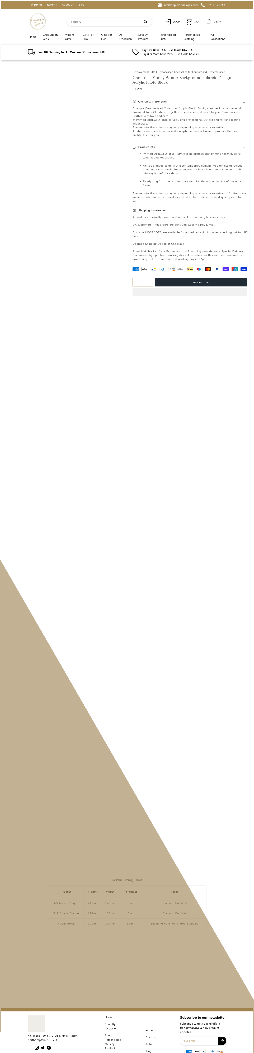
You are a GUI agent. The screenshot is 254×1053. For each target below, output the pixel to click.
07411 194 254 (216, 5)
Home (109, 1017)
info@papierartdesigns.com (181, 5)
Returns (52, 4)
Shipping (36, 4)
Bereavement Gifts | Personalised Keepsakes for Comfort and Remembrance (179, 72)
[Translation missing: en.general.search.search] (145, 21)
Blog (81, 4)
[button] (190, 292)
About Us (68, 4)
